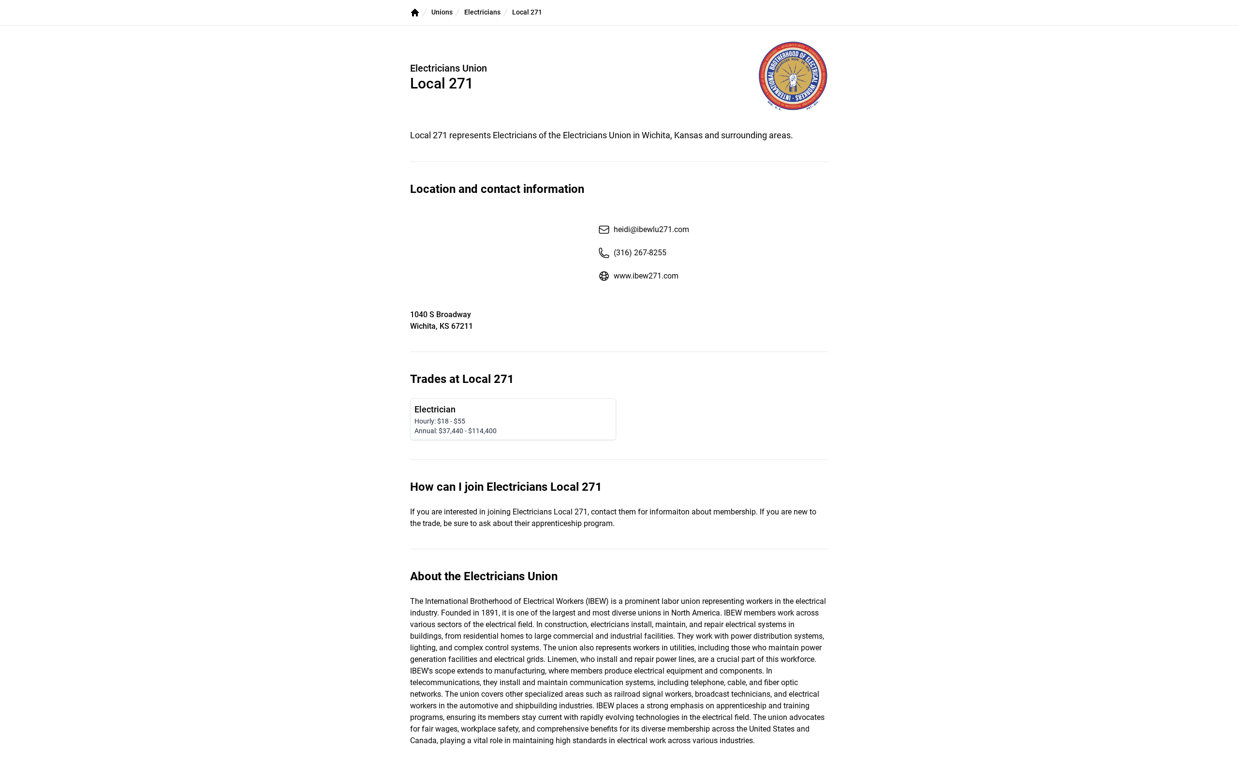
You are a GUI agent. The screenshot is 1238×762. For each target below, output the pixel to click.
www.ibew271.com (646, 275)
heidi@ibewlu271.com (651, 229)
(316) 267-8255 (640, 252)
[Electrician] (513, 419)
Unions (442, 12)
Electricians (482, 12)
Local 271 (527, 12)
